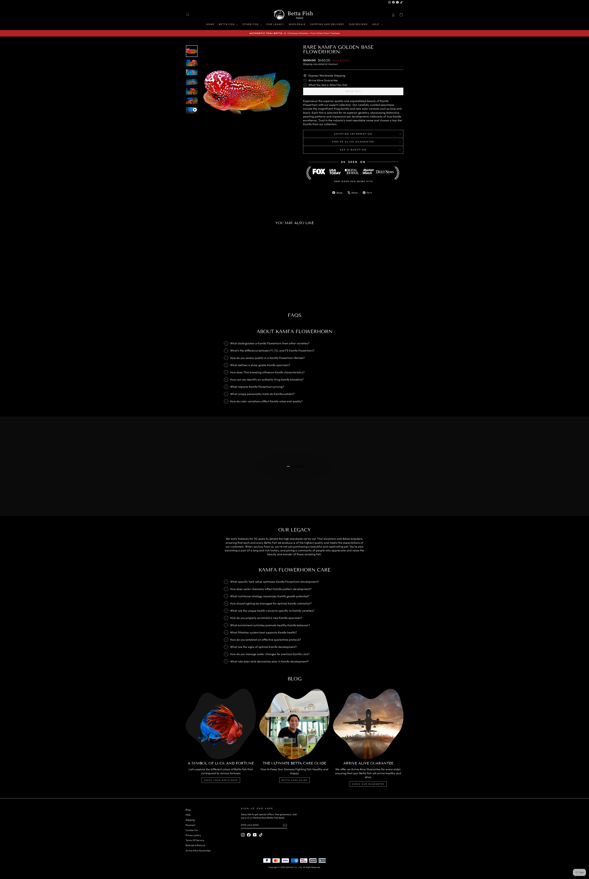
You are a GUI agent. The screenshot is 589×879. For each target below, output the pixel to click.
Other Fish (251, 24)
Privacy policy (193, 835)
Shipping (307, 64)
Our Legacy (275, 24)
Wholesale (297, 24)
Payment (190, 825)
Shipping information (353, 134)
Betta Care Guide (294, 780)
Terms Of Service (195, 840)
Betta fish (227, 24)
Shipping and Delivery (327, 24)
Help (376, 24)
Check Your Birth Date (221, 780)
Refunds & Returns (195, 845)
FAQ (188, 814)
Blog (188, 809)
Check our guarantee (368, 784)
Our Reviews (358, 24)
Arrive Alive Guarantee (353, 141)
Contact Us (192, 830)
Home (210, 24)
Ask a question (353, 149)
